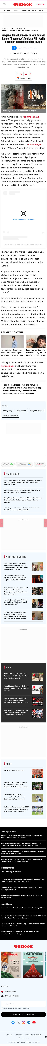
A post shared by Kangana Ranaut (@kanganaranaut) (23, 244)
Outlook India (9, 387)
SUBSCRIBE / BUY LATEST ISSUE (23, 1014)
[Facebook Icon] (13, 1022)
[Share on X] (21, 74)
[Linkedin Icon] (28, 1022)
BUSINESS (6, 10)
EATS (34, 10)
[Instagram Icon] (23, 1022)
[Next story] (45, 523)
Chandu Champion (10, 416)
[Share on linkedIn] (26, 74)
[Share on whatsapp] (30, 74)
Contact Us (19, 1035)
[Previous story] (1, 523)
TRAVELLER (25, 10)
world (31, 393)
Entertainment (28, 390)
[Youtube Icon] (34, 1022)
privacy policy (24, 1008)
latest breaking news (24, 384)
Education (7, 393)
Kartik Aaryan (34, 144)
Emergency (7, 410)
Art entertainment (16, 28)
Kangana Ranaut (30, 116)
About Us (9, 1035)
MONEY (16, 10)
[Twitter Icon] (18, 1022)
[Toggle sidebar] (6, 4)
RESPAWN (42, 10)
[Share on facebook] (17, 74)
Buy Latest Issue (12, 996)
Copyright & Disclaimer (33, 1035)
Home (4, 28)
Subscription (10, 992)
